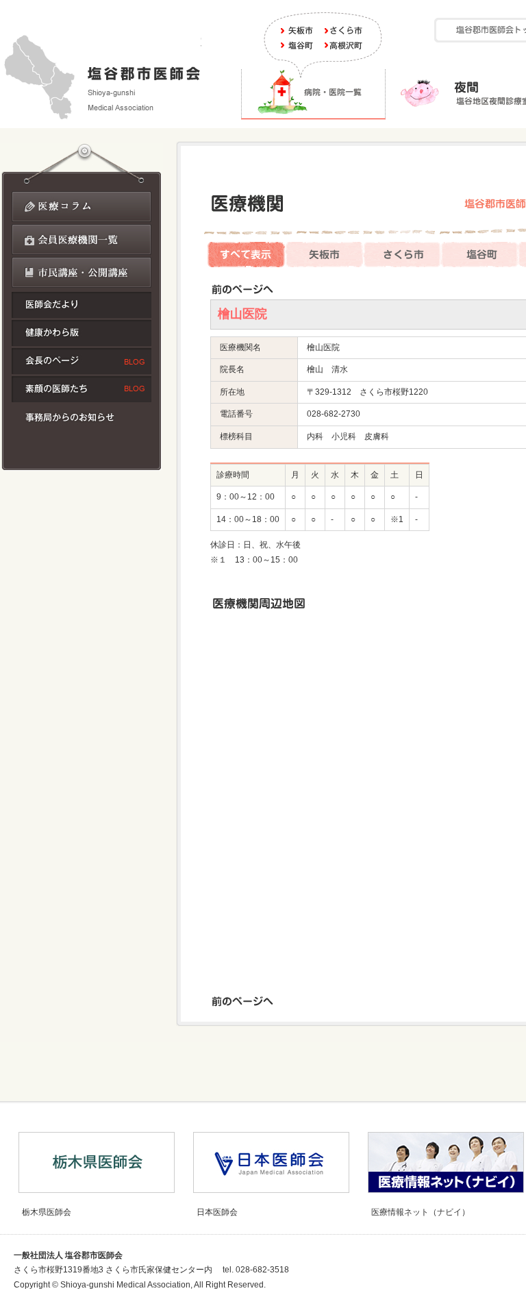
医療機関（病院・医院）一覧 (313, 94)
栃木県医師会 (46, 1212)
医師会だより (81, 305)
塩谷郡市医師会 (100, 76)
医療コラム (81, 206)
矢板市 (299, 30)
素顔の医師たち (81, 389)
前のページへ (242, 289)
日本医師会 (217, 1212)
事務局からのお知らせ (81, 418)
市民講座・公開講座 (81, 272)
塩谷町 (299, 45)
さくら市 (343, 30)
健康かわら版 (81, 333)
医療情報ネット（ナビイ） (420, 1212)
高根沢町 (343, 45)
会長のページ (81, 361)
